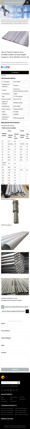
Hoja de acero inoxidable (20, 410)
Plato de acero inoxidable (7, 412)
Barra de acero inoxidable (7, 408)
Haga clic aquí (14, 386)
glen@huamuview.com (21, 427)
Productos (8, 20)
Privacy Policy (13, 401)
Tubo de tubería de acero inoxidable (19, 20)
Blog (11, 399)
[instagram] (14, 390)
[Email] (18, 383)
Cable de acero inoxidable (21, 408)
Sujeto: (3, 345)
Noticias (3, 399)
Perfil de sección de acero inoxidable (7, 415)
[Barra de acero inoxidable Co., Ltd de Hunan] (8, 377)
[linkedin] (5, 390)
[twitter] (8, 390)
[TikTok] (17, 390)
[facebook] (2, 390)
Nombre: (3, 323)
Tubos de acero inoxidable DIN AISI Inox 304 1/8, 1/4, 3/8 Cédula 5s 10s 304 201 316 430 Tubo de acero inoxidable (11, 311)
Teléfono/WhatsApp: (6, 338)
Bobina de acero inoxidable (7, 410)
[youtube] (11, 390)
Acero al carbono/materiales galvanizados (21, 415)
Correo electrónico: (5, 330)
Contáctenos (22, 399)
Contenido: (4, 352)
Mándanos (16, 72)
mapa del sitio (4, 401)
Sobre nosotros (13, 397)
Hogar (3, 20)
